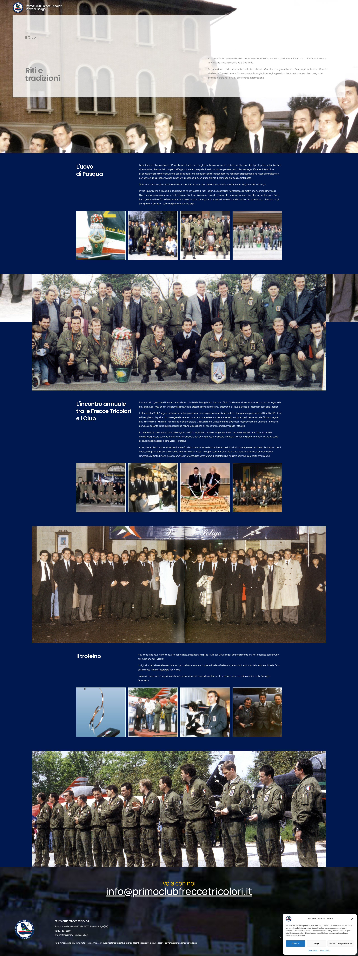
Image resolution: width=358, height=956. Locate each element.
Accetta (295, 943)
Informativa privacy (64, 934)
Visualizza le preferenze (340, 943)
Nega (316, 943)
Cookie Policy (313, 950)
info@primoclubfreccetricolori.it (321, 8)
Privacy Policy (325, 950)
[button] (352, 918)
